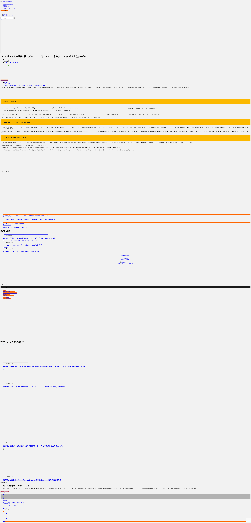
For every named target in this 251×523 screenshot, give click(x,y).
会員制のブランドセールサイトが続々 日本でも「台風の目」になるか (22, 251)
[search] (14, 18)
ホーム (5, 508)
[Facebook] (6, 512)
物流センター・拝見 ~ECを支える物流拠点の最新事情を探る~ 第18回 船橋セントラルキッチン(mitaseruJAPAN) (44, 366)
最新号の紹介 (15, 62)
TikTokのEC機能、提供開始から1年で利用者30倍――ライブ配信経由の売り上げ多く (33, 446)
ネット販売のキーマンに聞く (10, 293)
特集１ (4, 290)
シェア (7, 509)
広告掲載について (7, 503)
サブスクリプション (8, 15)
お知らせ (5, 5)
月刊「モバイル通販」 (8, 295)
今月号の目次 (6, 297)
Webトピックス (7, 62)
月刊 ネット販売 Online (13, 505)
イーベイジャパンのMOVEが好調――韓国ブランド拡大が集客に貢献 (22, 245)
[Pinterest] (6, 518)
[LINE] (6, 516)
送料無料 (5, 14)
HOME (5, 82)
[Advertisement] (40, 92)
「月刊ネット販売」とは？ (9, 8)
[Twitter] (6, 513)
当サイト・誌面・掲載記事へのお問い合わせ (13, 502)
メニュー (6, 519)
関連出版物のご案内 (8, 4)
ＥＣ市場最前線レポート (9, 291)
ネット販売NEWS (7, 298)
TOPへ (5, 521)
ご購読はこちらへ (5, 491)
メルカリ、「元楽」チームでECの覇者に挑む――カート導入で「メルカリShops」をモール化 (29, 238)
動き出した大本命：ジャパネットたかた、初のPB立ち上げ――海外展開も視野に (32, 480)
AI (3, 13)
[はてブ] (6, 514)
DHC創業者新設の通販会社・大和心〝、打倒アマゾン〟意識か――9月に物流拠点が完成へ (24, 85)
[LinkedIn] (6, 517)
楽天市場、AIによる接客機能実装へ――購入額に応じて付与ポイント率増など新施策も (34, 386)
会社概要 (5, 500)
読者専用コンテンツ (8, 6)
